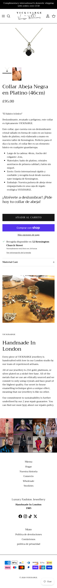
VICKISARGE (31, 577)
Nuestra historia (28, 471)
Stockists (28, 486)
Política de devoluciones (28, 534)
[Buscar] (10, 16)
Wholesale (28, 481)
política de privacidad (28, 544)
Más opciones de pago (29, 235)
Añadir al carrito (28, 217)
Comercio (28, 476)
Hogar (28, 467)
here (24, 405)
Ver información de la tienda (18, 252)
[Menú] (3, 16)
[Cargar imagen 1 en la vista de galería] (28, 47)
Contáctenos (28, 539)
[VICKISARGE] (28, 16)
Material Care (10, 262)
